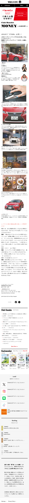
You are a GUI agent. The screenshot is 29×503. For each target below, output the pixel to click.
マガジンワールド (14, 2)
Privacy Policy (11, 501)
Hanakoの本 (20, 15)
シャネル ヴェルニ (10, 337)
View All (25, 351)
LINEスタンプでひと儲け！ (12, 339)
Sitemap (3, 501)
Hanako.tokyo (20, 13)
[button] (26, 360)
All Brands (7, 5)
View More (14, 346)
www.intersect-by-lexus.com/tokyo (8, 293)
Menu (21, 5)
